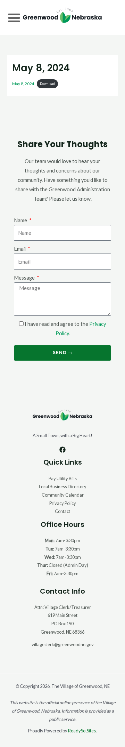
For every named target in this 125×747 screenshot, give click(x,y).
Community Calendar (63, 495)
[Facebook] (62, 450)
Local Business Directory (62, 486)
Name (21, 220)
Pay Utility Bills (63, 478)
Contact (62, 511)
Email (20, 249)
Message (25, 278)
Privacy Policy (62, 503)
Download (47, 84)
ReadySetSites (82, 730)
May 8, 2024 (23, 83)
